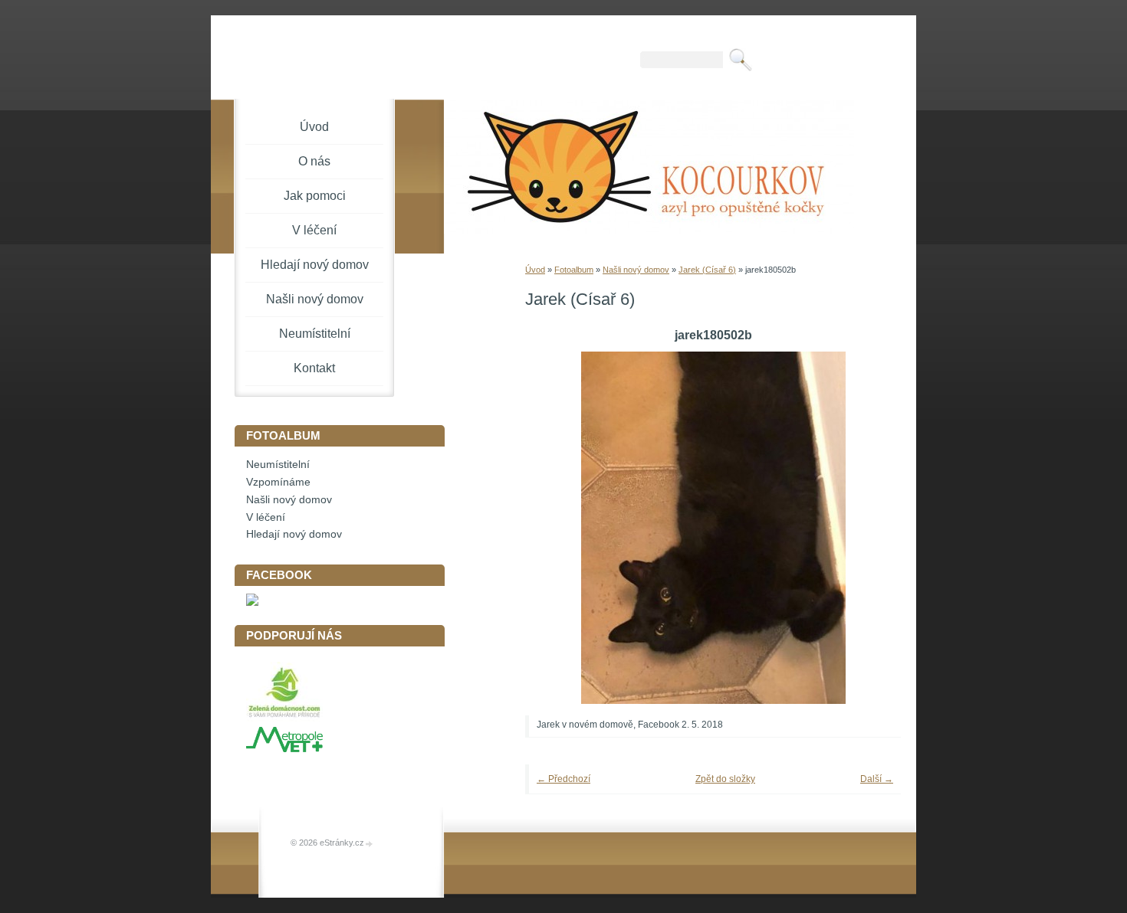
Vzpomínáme (278, 482)
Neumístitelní (314, 333)
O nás (314, 161)
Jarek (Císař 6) (707, 269)
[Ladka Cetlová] (252, 602)
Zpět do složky (725, 779)
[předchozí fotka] (557, 528)
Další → (876, 779)
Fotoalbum (573, 269)
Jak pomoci (315, 195)
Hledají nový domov (315, 264)
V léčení (314, 230)
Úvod (535, 269)
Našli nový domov (636, 269)
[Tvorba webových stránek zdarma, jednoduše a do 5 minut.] (369, 843)
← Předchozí (563, 779)
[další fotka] (868, 528)
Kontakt (314, 368)
